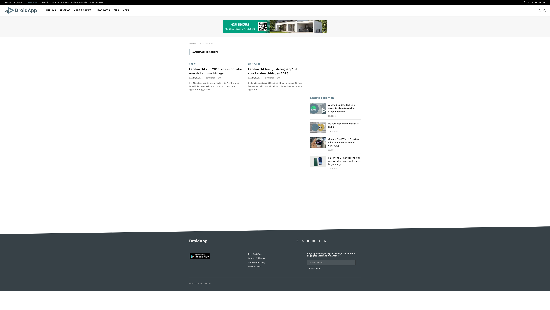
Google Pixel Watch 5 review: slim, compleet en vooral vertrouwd (344, 142)
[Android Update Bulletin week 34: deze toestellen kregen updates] (318, 108)
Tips (116, 10)
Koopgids (103, 10)
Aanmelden (314, 268)
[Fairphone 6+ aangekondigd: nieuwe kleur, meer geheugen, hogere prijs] (318, 161)
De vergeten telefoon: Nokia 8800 (57, 2)
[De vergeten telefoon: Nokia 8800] (318, 127)
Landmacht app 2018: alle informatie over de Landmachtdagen (215, 71)
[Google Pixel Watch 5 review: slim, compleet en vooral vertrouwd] (318, 142)
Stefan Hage (198, 78)
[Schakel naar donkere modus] (540, 10)
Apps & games (82, 10)
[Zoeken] (544, 10)
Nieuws (51, 10)
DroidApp (192, 43)
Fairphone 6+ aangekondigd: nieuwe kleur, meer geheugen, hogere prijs (344, 161)
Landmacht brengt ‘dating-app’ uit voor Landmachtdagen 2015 (272, 71)
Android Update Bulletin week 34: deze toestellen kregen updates (341, 108)
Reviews (65, 10)
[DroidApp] (21, 10)
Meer (126, 10)
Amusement (254, 64)
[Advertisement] (335, 69)
